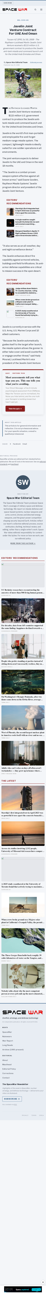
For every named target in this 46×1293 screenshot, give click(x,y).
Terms (34, 1115)
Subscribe (8, 3)
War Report (7, 1041)
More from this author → (23, 543)
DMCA (41, 1115)
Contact (6, 1078)
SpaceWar (7, 1032)
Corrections (7, 1073)
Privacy (25, 1115)
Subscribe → (12, 1099)
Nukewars (7, 1036)
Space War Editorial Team (16, 62)
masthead (14, 464)
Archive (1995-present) (13, 1049)
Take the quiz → (15, 409)
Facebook (17, 444)
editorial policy (24, 538)
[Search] (35, 9)
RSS (15, 1104)
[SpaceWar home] (14, 9)
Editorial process (36, 62)
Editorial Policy (9, 1069)
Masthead (6, 1064)
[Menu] (41, 9)
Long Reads (7, 1045)
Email (25, 444)
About (5, 1060)
